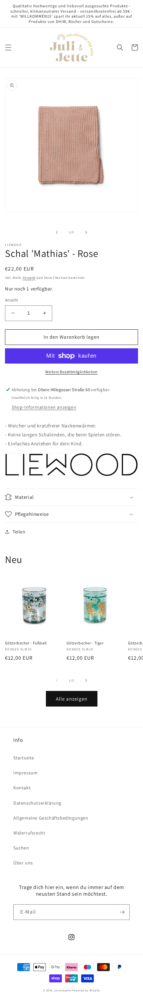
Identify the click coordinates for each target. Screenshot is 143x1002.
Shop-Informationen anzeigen (44, 407)
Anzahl (11, 300)
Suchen (21, 848)
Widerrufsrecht (29, 833)
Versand (29, 278)
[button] (8, 47)
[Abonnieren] (122, 912)
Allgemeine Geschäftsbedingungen (50, 818)
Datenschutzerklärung (37, 803)
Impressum (25, 773)
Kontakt (22, 788)
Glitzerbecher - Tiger (85, 642)
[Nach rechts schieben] (86, 232)
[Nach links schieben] (57, 232)
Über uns (23, 863)
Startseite (23, 758)
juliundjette (62, 990)
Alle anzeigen (71, 699)
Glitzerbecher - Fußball (26, 642)
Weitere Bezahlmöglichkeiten (71, 371)
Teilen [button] (19, 532)
